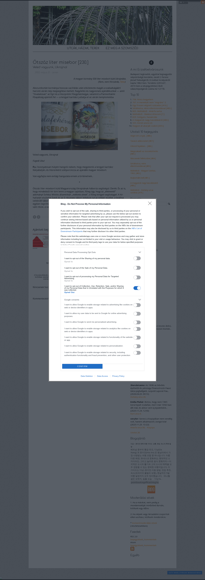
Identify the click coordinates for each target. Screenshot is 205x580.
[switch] (137, 258)
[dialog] (102, 290)
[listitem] (102, 252)
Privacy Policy (118, 376)
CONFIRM (82, 366)
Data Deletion (87, 376)
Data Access (102, 376)
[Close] (150, 204)
